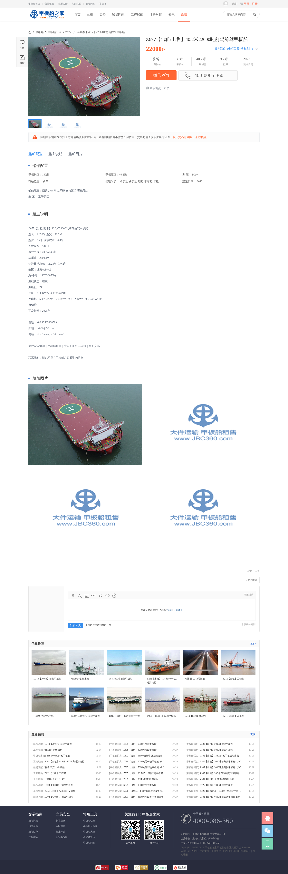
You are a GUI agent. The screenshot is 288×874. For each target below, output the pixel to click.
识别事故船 (62, 837)
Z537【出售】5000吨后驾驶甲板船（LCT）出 (145, 767)
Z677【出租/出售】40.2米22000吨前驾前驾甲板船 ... (96, 32)
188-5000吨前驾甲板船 (58, 755)
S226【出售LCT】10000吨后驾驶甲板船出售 (145, 791)
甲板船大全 (89, 831)
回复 (257, 571)
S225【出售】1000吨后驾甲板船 (140, 785)
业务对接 (155, 14)
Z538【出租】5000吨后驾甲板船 (140, 749)
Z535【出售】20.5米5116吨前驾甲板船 (143, 773)
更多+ (253, 643)
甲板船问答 (89, 842)
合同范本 (60, 826)
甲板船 (39, 32)
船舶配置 (35, 154)
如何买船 (33, 820)
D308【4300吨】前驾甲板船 (58, 796)
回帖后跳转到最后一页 (99, 625)
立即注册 (178, 610)
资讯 (171, 14)
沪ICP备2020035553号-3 (237, 851)
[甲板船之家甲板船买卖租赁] (46, 21)
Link (94, 596)
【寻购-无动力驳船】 (55, 779)
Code (107, 596)
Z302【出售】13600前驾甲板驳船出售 (142, 755)
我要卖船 (63, 3)
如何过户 (33, 831)
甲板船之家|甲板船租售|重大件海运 (223, 847)
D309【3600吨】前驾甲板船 (58, 785)
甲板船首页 (34, 3)
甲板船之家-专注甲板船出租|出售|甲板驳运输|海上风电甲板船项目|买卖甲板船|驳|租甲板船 (30, 32)
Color (80, 596)
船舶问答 (90, 3)
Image (87, 596)
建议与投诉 (89, 837)
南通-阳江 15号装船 (54, 767)
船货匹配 (118, 14)
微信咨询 (161, 75)
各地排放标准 (90, 826)
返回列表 (252, 580)
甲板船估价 (89, 820)
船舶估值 (76, 3)
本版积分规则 (248, 624)
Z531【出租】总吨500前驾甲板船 (140, 779)
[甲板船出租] (39, 755)
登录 (246, 3)
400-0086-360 (208, 75)
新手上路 (60, 820)
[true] (254, 14)
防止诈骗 (60, 831)
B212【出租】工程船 (55, 773)
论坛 (184, 14)
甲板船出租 (54, 32)
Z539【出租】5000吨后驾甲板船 (140, 744)
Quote (100, 596)
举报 (249, 571)
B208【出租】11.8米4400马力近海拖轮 (64, 761)
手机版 (102, 3)
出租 (90, 14)
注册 (255, 3)
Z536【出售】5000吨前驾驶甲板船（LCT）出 (145, 761)
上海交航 (216, 851)
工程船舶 (137, 14)
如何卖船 (33, 826)
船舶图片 (75, 154)
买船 (102, 14)
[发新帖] (22, 59)
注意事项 (33, 837)
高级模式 (248, 594)
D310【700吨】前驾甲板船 (58, 744)
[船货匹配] (38, 744)
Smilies (114, 596)
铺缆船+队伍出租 (53, 749)
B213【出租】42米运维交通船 (59, 791)
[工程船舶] (38, 749)
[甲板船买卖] (115, 755)
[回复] (22, 44)
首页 (77, 14)
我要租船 (49, 3)
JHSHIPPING (191, 851)
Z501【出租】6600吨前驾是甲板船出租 (143, 796)
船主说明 (55, 154)
